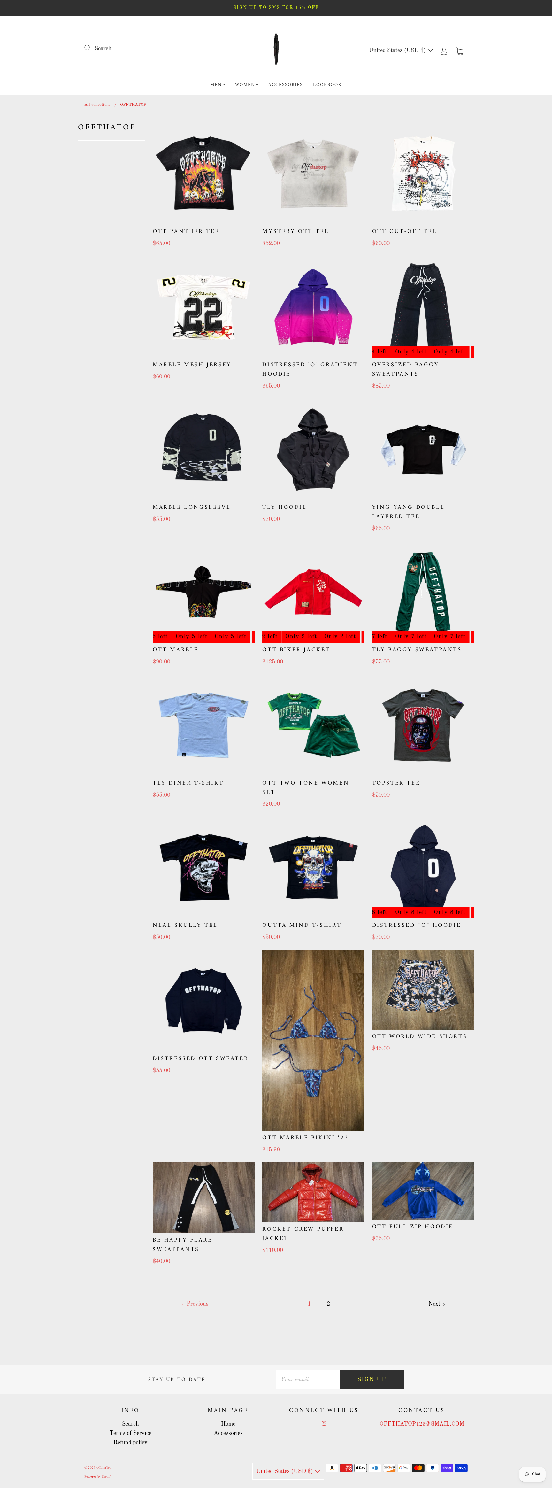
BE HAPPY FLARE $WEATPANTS (182, 1244)
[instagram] (324, 1423)
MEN (216, 85)
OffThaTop (103, 1467)
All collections (97, 105)
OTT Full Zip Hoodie (412, 1227)
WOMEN (245, 85)
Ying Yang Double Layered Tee (408, 512)
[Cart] (460, 50)
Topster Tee (396, 783)
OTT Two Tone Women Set (305, 787)
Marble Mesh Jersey (192, 365)
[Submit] (91, 47)
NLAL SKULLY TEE (185, 925)
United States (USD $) (398, 50)
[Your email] (308, 1380)
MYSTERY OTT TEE (295, 231)
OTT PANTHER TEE (186, 231)
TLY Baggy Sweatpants (417, 650)
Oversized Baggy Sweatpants (405, 369)
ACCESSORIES (285, 85)
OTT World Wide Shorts (419, 1037)
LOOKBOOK (327, 85)
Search (103, 48)
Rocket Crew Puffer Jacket (303, 1234)
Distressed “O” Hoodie (416, 925)
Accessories (228, 1433)
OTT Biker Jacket (296, 650)
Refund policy (130, 1442)
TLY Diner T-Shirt (188, 783)
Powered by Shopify (98, 1476)
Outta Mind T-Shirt (301, 925)
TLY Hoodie (284, 507)
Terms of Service (130, 1433)
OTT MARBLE (176, 650)
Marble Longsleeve (192, 507)
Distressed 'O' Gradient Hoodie (310, 369)
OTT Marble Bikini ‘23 (305, 1138)
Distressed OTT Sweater (201, 1059)
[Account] (444, 50)
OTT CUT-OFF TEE (404, 231)
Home (228, 1424)
